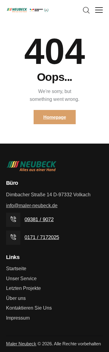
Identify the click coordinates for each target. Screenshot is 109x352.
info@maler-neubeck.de (32, 205)
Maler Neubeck (21, 343)
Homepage (54, 117)
